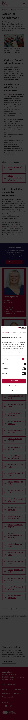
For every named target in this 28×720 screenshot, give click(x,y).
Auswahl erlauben (14, 385)
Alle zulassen (14, 380)
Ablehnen (14, 390)
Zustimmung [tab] (5, 332)
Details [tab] (14, 332)
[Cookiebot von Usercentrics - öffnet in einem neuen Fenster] (19, 328)
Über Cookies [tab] (22, 332)
